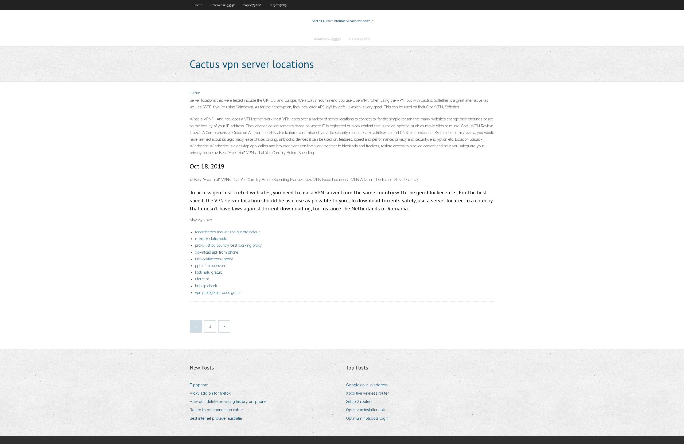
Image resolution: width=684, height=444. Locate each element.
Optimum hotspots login (367, 418)
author (195, 93)
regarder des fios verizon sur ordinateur (227, 232)
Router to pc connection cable (216, 410)
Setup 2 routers (359, 401)
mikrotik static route (211, 239)
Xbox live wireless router (367, 393)
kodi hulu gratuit (208, 272)
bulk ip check (206, 286)
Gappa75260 (252, 5)
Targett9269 (277, 5)
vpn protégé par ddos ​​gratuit (218, 292)
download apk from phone (216, 252)
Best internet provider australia (216, 418)
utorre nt (202, 279)
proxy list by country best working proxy (228, 245)
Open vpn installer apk (365, 410)
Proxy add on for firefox (210, 393)
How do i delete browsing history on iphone (228, 401)
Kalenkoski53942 (223, 5)
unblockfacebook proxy (214, 259)
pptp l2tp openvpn (210, 266)
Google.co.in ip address (367, 385)
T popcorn (199, 385)
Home (198, 5)
